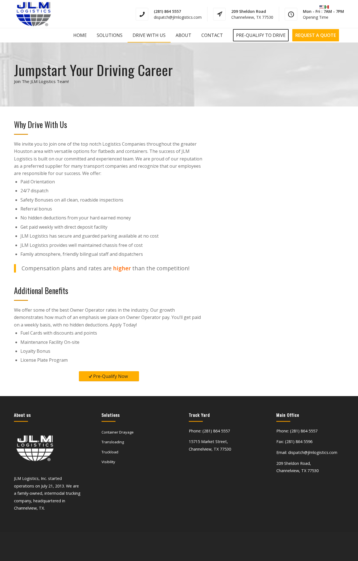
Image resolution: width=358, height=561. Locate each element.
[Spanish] (326, 6)
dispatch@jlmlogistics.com (178, 17)
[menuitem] (80, 35)
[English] (321, 6)
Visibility (108, 461)
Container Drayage (118, 432)
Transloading (113, 441)
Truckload (110, 452)
